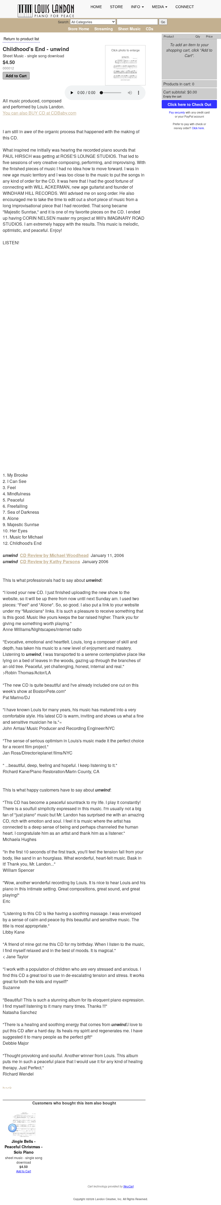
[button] (137, 7)
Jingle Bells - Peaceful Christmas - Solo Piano (24, 1147)
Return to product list (21, 38)
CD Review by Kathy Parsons (50, 561)
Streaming (103, 28)
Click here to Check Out (189, 104)
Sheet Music (129, 28)
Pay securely (177, 112)
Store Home (78, 28)
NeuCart (128, 1186)
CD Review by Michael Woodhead (54, 555)
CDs (149, 28)
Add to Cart (16, 75)
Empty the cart (172, 96)
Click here (198, 128)
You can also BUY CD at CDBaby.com (39, 113)
